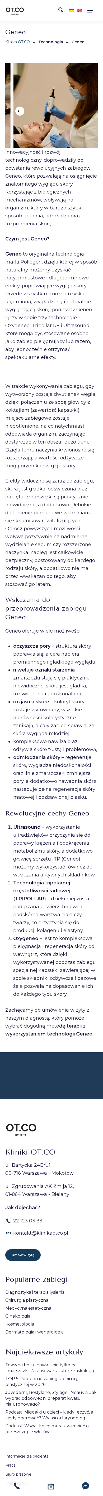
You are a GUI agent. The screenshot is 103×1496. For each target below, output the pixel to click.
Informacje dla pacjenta (27, 1456)
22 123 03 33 (27, 1221)
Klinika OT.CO (17, 42)
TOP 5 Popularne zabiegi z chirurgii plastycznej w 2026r (42, 1381)
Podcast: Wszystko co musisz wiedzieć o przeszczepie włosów (47, 1428)
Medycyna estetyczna (28, 1308)
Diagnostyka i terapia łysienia (34, 1292)
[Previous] (19, 111)
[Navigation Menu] (92, 10)
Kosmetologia (19, 1324)
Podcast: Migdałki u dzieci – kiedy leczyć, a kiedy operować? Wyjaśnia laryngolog (49, 1415)
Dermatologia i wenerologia (34, 1332)
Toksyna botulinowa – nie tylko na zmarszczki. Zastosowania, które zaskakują (49, 1367)
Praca (10, 1465)
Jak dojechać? (22, 1207)
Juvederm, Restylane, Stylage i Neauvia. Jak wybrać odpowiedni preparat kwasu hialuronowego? (51, 1398)
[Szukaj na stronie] (62, 11)
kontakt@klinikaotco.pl (40, 1233)
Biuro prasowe (18, 1474)
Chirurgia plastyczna (26, 1300)
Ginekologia (17, 1316)
